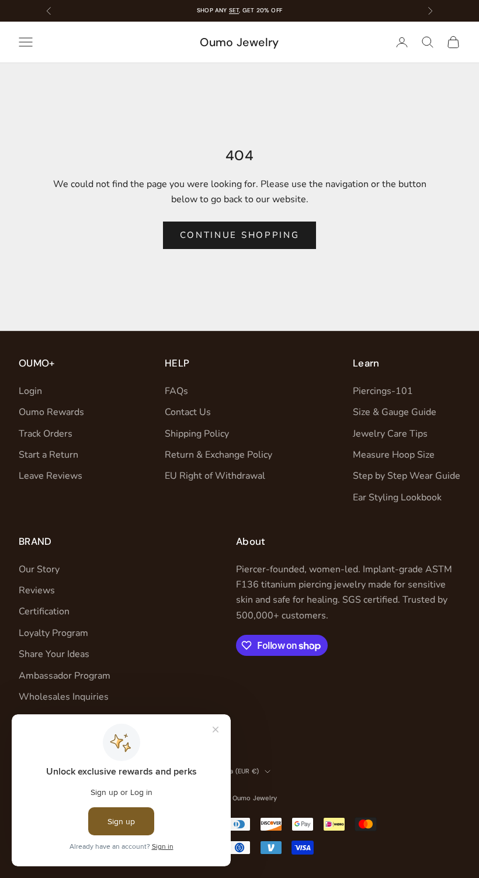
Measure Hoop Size (394, 454)
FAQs (176, 391)
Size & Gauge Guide (394, 412)
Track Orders (45, 433)
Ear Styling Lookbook (397, 497)
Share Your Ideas (54, 654)
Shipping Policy (197, 433)
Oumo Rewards (51, 412)
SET (234, 10)
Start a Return (48, 454)
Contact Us (188, 412)
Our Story (39, 569)
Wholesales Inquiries (64, 696)
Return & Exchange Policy (218, 454)
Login (30, 391)
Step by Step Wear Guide (406, 475)
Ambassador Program (64, 675)
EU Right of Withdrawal (215, 475)
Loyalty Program (53, 633)
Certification (44, 611)
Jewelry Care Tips (390, 433)
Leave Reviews (50, 475)
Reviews (37, 590)
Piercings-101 (383, 391)
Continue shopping (240, 235)
